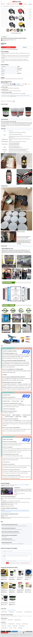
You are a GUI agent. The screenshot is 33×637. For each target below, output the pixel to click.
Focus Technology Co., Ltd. (10, 634)
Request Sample (15, 49)
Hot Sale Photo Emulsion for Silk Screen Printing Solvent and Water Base (28, 578)
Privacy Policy (29, 634)
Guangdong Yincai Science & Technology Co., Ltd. (9, 39)
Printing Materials (12, 6)
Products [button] (8, 3)
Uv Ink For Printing (14, 625)
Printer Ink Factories (24, 623)
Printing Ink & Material (4, 611)
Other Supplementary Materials (28, 611)
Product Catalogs (13, 610)
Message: (4, 555)
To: (5, 553)
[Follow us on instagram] (29, 631)
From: (5, 551)
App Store (3, 631)
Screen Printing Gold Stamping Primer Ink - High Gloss (4, 578)
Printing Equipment (11, 611)
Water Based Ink (4, 619)
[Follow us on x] (27, 631)
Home (1, 6)
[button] (1, 1)
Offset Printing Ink (10, 619)
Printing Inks (17, 6)
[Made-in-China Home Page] (16, 1)
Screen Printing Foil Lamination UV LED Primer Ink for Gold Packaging (12, 590)
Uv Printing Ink (22, 6)
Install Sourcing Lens (5, 632)
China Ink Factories (4, 623)
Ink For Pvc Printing (21, 625)
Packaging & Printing (6, 6)
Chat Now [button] (25, 47)
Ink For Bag (8, 625)
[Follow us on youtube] (30, 631)
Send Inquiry (8, 47)
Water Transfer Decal (19, 611)
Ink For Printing (4, 625)
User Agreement (21, 634)
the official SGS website (21, 484)
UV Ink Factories (18, 623)
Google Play (8, 631)
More (1, 629)
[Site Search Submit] (20, 4)
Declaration (25, 634)
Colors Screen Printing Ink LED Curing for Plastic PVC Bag (20, 590)
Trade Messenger (14, 631)
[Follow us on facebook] (26, 631)
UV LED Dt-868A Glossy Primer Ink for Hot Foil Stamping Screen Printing (12, 603)
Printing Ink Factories (11, 623)
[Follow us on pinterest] (31, 631)
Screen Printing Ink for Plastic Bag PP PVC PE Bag (28, 590)
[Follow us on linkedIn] (23, 632)
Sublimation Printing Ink (17, 619)
